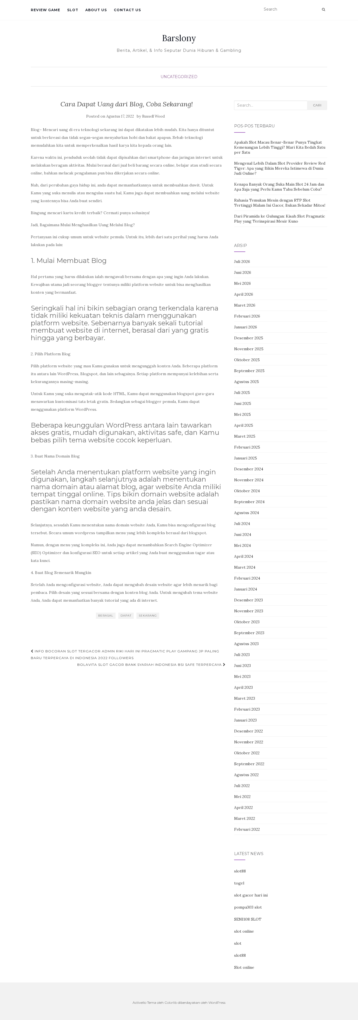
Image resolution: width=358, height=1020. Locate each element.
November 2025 (248, 348)
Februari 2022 (247, 829)
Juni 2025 (242, 403)
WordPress (216, 1002)
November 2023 (248, 610)
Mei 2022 (242, 796)
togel (239, 883)
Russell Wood (153, 116)
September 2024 (249, 501)
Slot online (244, 967)
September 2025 (249, 370)
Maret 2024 (244, 567)
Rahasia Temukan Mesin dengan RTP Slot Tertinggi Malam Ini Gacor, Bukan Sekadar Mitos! (279, 203)
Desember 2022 (248, 731)
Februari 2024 (247, 578)
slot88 (240, 871)
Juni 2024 (242, 534)
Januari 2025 (245, 458)
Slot (72, 10)
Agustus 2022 (246, 774)
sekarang (148, 615)
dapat (126, 615)
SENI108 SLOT (248, 919)
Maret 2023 (244, 698)
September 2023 (249, 632)
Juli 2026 (242, 261)
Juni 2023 (242, 665)
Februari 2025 (247, 447)
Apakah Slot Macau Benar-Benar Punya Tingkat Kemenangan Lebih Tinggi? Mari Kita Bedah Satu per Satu (279, 147)
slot (237, 943)
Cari (317, 105)
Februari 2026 (247, 316)
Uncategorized (179, 76)
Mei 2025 (242, 414)
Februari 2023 (247, 709)
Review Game (45, 10)
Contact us (127, 10)
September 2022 (249, 763)
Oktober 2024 (247, 490)
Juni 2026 (242, 272)
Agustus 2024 (246, 512)
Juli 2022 (242, 785)
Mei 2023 (242, 676)
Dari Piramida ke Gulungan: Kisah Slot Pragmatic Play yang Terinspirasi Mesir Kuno (279, 219)
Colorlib (170, 1002)
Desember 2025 (248, 337)
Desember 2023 (248, 600)
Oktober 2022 (247, 752)
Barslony (179, 38)
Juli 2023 (242, 654)
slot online (244, 931)
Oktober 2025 (247, 359)
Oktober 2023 (247, 621)
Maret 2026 (244, 305)
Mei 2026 (242, 283)
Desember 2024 (248, 469)
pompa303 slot (248, 907)
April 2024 (243, 556)
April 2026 (243, 294)
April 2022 (243, 807)
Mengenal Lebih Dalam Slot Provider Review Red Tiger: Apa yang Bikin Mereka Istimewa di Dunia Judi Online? (279, 168)
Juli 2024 (242, 523)
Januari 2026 (245, 327)
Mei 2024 (242, 545)
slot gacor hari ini (251, 895)
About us (96, 10)
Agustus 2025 (246, 381)
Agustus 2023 (246, 643)
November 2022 (248, 741)
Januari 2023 (245, 720)
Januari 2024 (245, 589)
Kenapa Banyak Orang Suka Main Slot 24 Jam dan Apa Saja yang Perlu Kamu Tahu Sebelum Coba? (279, 187)
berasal (105, 615)
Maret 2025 (244, 436)
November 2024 (248, 479)
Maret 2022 (244, 818)
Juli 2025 (242, 392)
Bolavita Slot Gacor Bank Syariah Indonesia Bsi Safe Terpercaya (150, 664)
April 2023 (243, 687)
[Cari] (323, 9)
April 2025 (243, 425)
